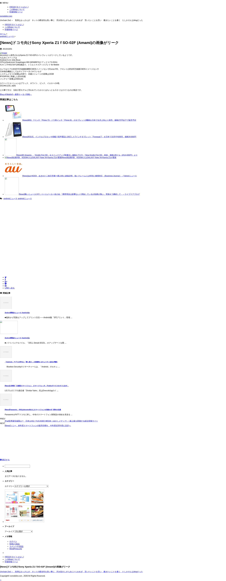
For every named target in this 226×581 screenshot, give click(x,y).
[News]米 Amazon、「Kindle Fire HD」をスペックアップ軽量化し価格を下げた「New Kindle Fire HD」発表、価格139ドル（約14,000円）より (76, 155)
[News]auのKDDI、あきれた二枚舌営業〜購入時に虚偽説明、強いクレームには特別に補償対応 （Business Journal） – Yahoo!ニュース (79, 176)
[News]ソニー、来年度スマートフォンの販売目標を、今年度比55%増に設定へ (38, 426)
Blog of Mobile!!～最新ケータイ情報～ (16, 94)
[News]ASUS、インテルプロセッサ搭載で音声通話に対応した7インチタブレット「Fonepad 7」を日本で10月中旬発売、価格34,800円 (79, 137)
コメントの (16, 546)
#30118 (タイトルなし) (18, 7)
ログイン (13, 541)
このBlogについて (17, 9)
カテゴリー (9, 486)
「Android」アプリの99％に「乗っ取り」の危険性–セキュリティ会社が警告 (31, 362)
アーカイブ (9, 531)
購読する (6, 460)
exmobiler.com (6, 16)
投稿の (14, 544)
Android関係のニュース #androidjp (17, 313)
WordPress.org (15, 549)
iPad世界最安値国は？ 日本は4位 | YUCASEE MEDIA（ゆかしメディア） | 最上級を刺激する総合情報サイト (51, 421)
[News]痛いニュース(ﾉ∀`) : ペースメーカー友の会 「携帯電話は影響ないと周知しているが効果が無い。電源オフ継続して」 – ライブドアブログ (79, 194)
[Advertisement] (20, 220)
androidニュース (10, 199)
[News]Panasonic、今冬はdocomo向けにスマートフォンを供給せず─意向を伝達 (33, 409)
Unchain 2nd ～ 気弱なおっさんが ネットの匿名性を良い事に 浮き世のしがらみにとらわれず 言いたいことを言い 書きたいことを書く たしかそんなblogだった (71, 572)
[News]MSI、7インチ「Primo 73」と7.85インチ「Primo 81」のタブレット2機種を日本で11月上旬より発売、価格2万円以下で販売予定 (79, 120)
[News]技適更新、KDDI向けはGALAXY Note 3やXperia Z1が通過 (88, 158)
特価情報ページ (16, 12)
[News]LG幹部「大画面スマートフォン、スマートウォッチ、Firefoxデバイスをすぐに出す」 (37, 386)
